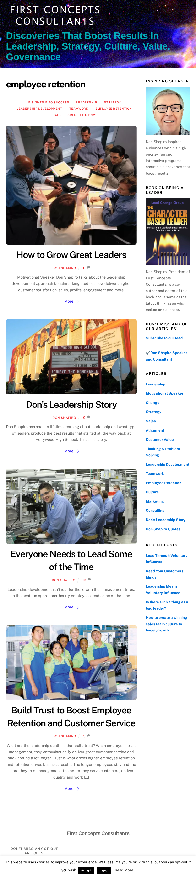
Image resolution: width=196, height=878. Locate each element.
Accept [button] (86, 870)
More (68, 301)
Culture (152, 492)
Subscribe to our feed (164, 338)
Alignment (155, 430)
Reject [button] (104, 870)
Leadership (86, 102)
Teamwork (78, 108)
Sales (151, 421)
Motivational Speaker (164, 393)
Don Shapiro (64, 268)
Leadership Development (39, 108)
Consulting (155, 510)
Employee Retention (113, 108)
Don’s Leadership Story (71, 404)
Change (152, 403)
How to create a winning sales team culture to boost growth (166, 623)
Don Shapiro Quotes (163, 529)
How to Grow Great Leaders (71, 254)
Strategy (112, 102)
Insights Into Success (48, 102)
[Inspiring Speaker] (168, 111)
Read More (124, 870)
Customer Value (160, 439)
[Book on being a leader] (168, 231)
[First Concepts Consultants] (54, 25)
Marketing (155, 501)
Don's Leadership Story (74, 115)
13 (84, 580)
